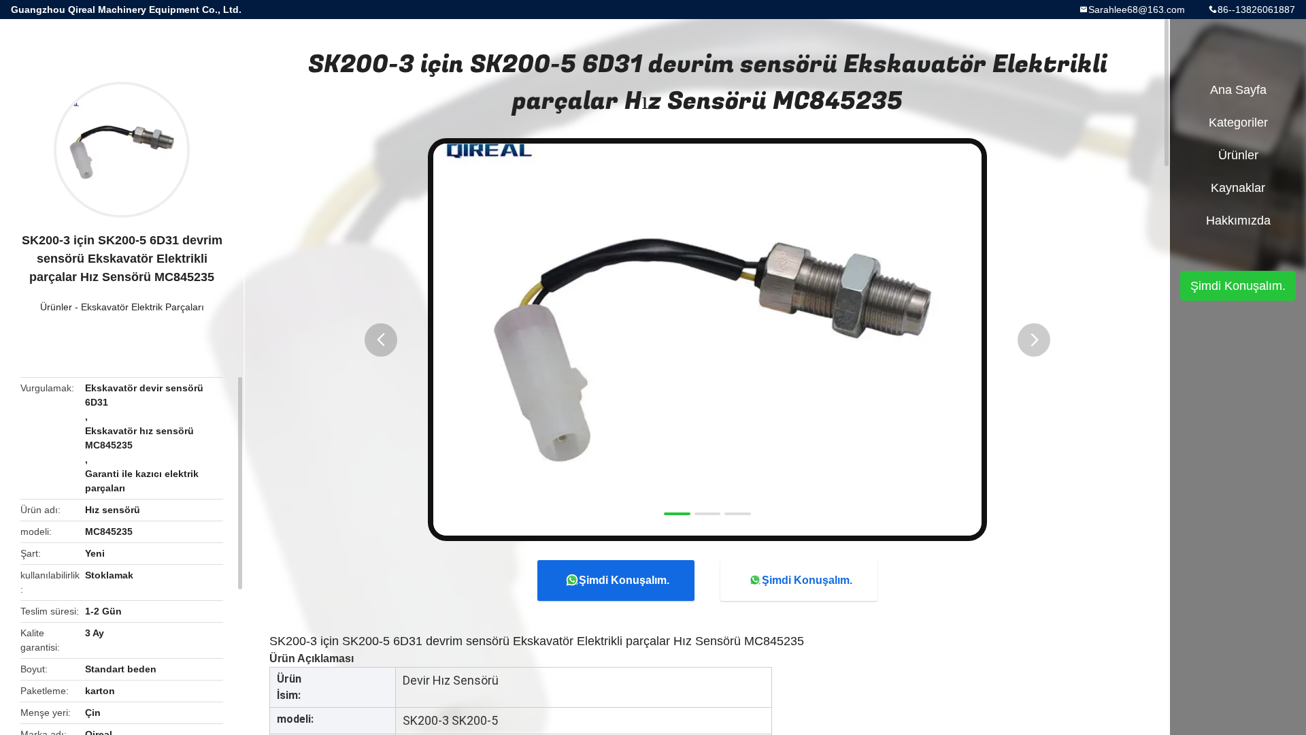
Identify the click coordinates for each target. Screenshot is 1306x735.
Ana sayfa (1238, 90)
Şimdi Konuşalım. (624, 580)
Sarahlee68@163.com (1136, 9)
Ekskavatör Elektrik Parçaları (142, 306)
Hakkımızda (1238, 220)
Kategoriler (1238, 122)
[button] (381, 340)
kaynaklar (1238, 188)
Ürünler (56, 306)
